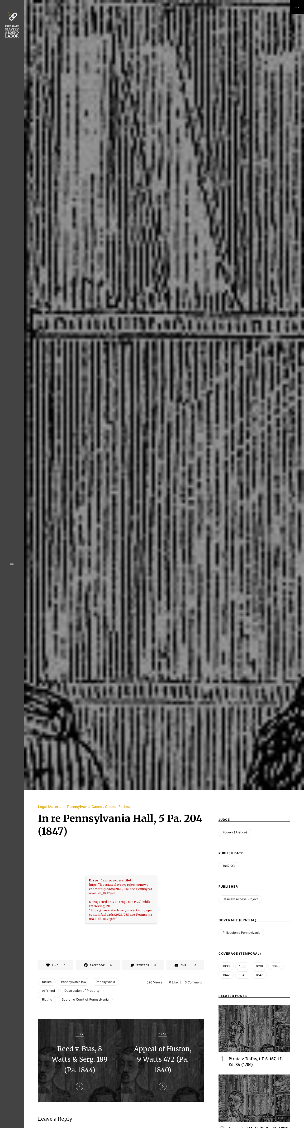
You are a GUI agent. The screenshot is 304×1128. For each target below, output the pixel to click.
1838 (259, 966)
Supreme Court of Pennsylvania (85, 999)
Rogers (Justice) (235, 832)
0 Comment (193, 982)
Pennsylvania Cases (84, 806)
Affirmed (48, 990)
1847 (259, 975)
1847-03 (229, 866)
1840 (276, 966)
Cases (110, 806)
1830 (226, 966)
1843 (242, 975)
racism (47, 982)
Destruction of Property (82, 990)
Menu (12, 564)
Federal (125, 806)
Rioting (47, 999)
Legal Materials (51, 806)
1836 (242, 966)
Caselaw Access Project (240, 899)
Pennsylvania (105, 982)
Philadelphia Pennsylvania (241, 932)
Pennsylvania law (73, 982)
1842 (226, 975)
